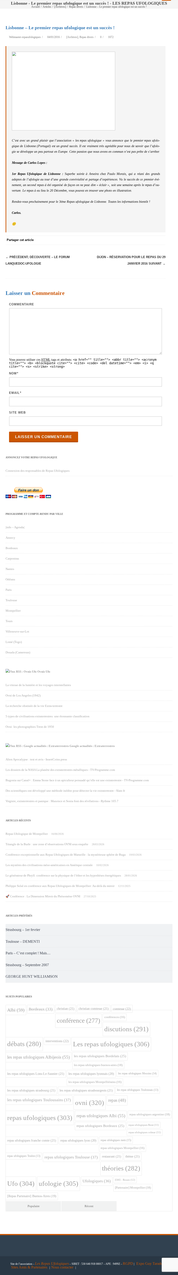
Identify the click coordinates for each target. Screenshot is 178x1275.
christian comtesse (94, 1008)
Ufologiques (97, 1181)
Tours (9, 621)
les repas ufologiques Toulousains (39, 1100)
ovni (89, 1102)
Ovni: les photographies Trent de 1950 (30, 726)
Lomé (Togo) (14, 642)
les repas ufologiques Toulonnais (137, 1090)
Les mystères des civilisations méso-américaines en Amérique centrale (49, 865)
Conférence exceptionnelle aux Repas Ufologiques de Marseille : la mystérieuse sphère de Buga (66, 854)
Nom (13, 373)
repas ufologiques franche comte (31, 1140)
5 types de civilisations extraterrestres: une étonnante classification (47, 716)
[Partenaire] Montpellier (133, 1187)
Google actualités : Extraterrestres (92, 746)
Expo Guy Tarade (149, 1264)
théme (132, 1156)
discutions (126, 1029)
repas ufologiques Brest (143, 1125)
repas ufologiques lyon (78, 1140)
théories (121, 1168)
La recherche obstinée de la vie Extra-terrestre (34, 706)
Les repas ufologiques (111, 1044)
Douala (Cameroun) (18, 652)
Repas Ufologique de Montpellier (27, 833)
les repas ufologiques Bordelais (100, 1056)
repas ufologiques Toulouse (71, 1157)
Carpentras (12, 558)
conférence (78, 1020)
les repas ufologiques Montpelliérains (94, 1082)
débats (24, 1043)
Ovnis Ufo (43, 671)
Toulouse (11, 600)
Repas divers (86, 37)
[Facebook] (105, 240)
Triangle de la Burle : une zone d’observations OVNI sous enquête (47, 844)
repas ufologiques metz (116, 1140)
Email (14, 392)
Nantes (10, 569)
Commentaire (21, 304)
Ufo (21, 1183)
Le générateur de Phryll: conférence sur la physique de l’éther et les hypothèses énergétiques (63, 875)
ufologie (58, 1183)
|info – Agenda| (15, 527)
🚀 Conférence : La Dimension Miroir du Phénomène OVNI (43, 896)
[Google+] (133, 240)
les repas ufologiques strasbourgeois (86, 1090)
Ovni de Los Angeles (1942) (23, 695)
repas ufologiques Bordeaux (100, 1126)
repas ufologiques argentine (149, 1114)
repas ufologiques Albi (100, 1115)
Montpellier (13, 610)
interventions (57, 1041)
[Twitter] (114, 240)
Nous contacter (62, 1267)
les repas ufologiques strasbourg (31, 1090)
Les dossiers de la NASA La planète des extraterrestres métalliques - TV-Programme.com (60, 770)
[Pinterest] (123, 240)
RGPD (128, 1264)
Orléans (10, 579)
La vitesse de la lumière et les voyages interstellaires (38, 685)
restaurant (111, 1156)
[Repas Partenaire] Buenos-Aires (31, 1196)
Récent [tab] (89, 1206)
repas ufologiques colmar (144, 1132)
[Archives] (72, 37)
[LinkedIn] (142, 240)
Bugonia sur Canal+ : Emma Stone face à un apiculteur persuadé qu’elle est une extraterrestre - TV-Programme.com (77, 780)
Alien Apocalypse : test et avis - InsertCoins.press (36, 759)
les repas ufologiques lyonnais (91, 1074)
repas (117, 1100)
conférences (114, 1017)
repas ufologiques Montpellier (122, 1148)
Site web (17, 412)
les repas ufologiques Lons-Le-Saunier (35, 1074)
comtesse (122, 1009)
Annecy (10, 537)
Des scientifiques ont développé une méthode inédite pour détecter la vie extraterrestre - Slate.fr (65, 790)
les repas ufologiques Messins (137, 1073)
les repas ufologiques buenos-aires (98, 1065)
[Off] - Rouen (125, 1179)
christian (65, 1008)
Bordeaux (12, 548)
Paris (9, 590)
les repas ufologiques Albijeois (38, 1057)
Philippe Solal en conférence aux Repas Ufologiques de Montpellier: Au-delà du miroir (60, 886)
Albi (16, 1009)
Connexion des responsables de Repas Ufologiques (38, 470)
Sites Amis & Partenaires (29, 1267)
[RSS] (151, 240)
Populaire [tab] (34, 1206)
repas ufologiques (39, 1117)
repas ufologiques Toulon (23, 1156)
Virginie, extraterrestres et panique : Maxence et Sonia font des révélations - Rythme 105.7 (62, 801)
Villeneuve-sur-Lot (17, 631)
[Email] (160, 240)
